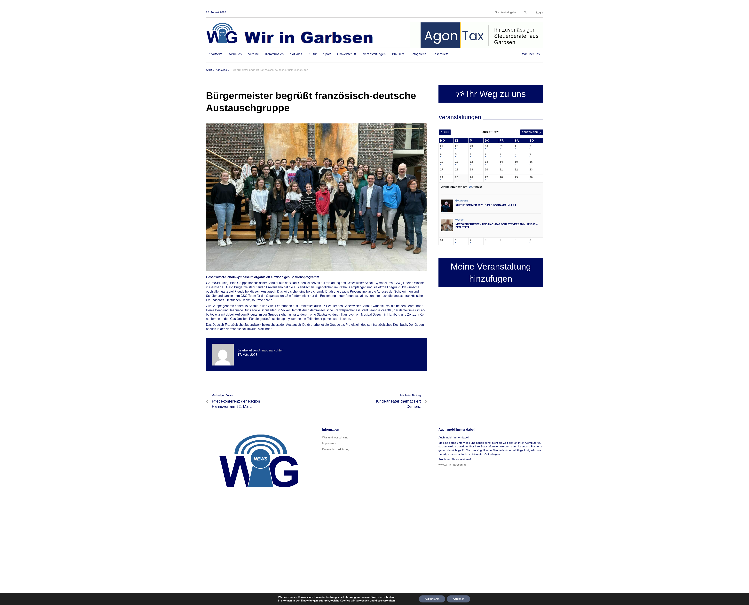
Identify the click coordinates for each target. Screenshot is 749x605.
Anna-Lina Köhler (270, 350)
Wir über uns (531, 54)
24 (441, 177)
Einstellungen (309, 600)
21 (501, 169)
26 (471, 177)
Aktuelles (235, 54)
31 (501, 146)
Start (209, 69)
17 (441, 169)
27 (441, 146)
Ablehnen (458, 599)
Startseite (215, 54)
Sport (327, 54)
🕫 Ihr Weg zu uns (491, 94)
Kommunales (274, 54)
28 (456, 146)
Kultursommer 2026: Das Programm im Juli (485, 205)
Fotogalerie (418, 54)
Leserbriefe (440, 54)
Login (539, 12)
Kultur (313, 54)
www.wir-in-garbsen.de (452, 464)
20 (486, 169)
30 (486, 146)
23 (531, 169)
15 (516, 161)
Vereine (253, 54)
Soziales (296, 54)
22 (516, 169)
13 (486, 161)
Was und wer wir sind (335, 437)
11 (456, 161)
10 (441, 161)
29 (471, 146)
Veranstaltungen (374, 54)
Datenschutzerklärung (335, 449)
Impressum (329, 443)
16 (531, 161)
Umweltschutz (347, 54)
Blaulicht (398, 54)
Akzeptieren (432, 599)
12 (471, 161)
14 (501, 161)
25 (456, 177)
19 (471, 169)
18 (456, 169)
